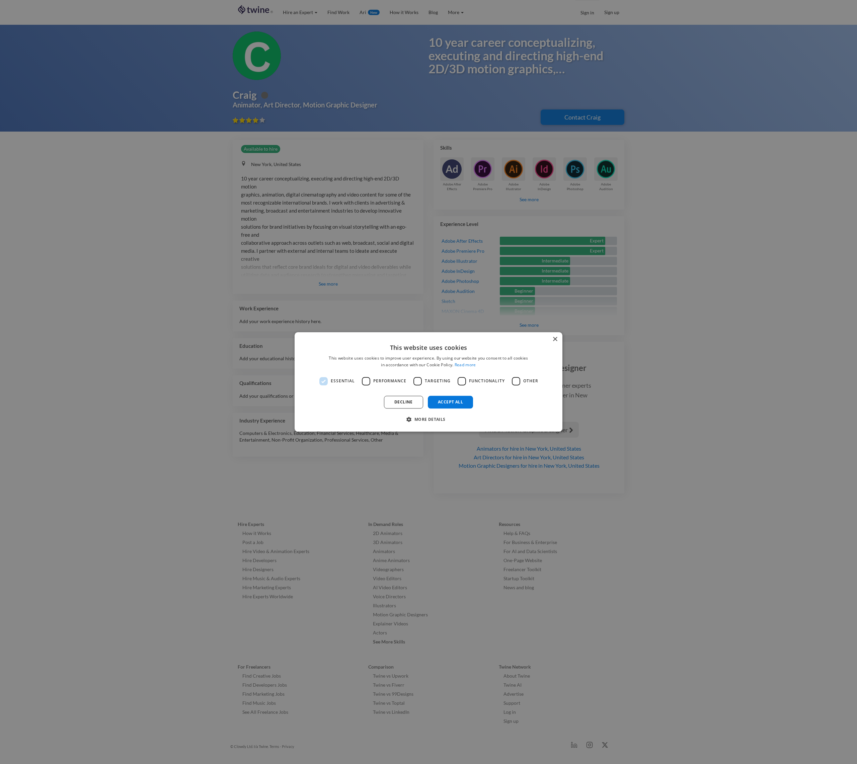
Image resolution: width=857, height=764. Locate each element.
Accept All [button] (450, 402)
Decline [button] (403, 402)
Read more (465, 365)
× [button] (554, 339)
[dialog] (428, 382)
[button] (428, 419)
